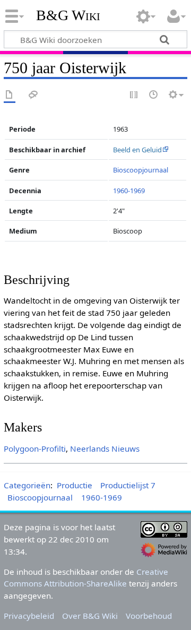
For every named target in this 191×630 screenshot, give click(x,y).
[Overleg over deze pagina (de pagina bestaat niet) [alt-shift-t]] (33, 95)
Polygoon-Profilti (35, 448)
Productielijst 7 (127, 485)
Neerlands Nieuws (105, 448)
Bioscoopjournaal (140, 170)
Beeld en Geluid (137, 149)
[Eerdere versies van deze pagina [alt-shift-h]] (154, 95)
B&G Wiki (68, 15)
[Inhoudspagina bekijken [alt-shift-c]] (9, 95)
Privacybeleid (29, 615)
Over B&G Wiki (90, 615)
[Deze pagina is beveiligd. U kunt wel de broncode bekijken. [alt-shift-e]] (134, 95)
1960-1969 (129, 190)
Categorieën (27, 485)
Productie (74, 485)
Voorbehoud (149, 615)
